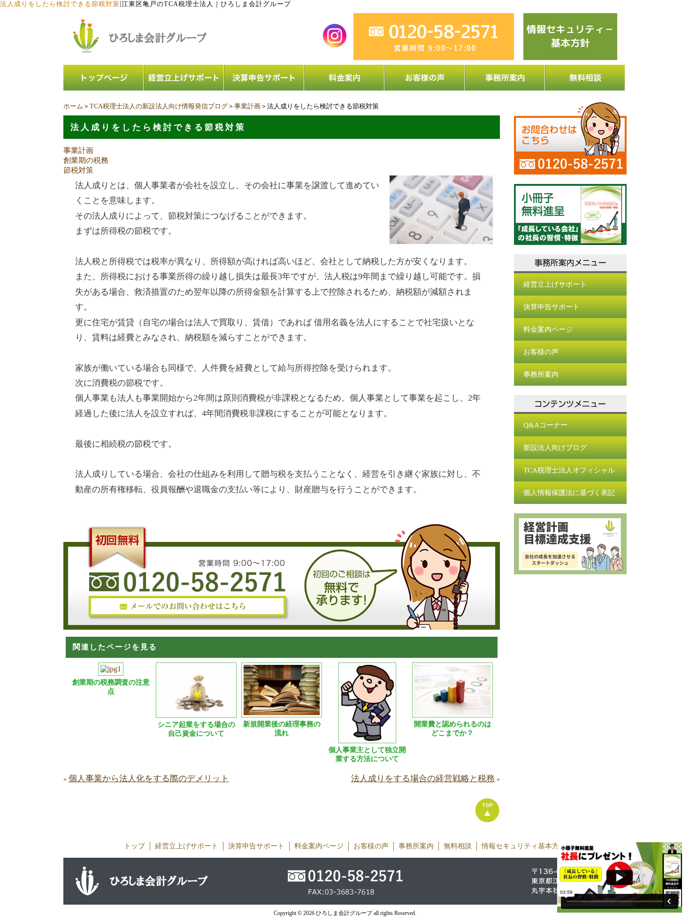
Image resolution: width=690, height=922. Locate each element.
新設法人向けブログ (555, 447)
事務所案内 (541, 374)
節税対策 (78, 170)
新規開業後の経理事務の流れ (282, 728)
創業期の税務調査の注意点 (111, 686)
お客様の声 (541, 352)
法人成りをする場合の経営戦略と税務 (423, 778)
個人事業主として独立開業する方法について (367, 754)
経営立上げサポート (555, 284)
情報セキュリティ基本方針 (524, 846)
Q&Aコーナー (545, 425)
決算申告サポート (551, 307)
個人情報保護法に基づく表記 (569, 492)
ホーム (73, 106)
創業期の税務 (85, 160)
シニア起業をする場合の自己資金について (196, 729)
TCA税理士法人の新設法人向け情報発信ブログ (159, 106)
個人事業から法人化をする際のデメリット (149, 778)
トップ (134, 846)
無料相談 (458, 846)
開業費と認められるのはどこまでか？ (452, 728)
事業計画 (247, 106)
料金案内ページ (548, 329)
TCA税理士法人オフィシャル (569, 470)
